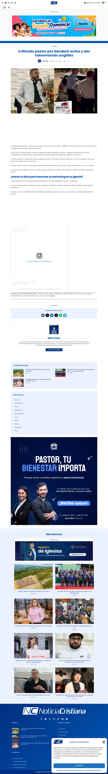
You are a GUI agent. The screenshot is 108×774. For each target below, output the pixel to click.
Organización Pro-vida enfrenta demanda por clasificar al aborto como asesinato (33, 661)
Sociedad (17, 400)
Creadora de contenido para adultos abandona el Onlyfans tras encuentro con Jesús (74, 695)
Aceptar (79, 766)
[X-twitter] (9, 3)
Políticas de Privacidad (93, 770)
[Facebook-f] (2, 3)
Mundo (17, 424)
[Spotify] (67, 719)
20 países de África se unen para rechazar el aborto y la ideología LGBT (80, 370)
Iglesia (55, 46)
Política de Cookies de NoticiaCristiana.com (71, 770)
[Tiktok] (15, 3)
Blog (16, 431)
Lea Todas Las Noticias (54, 349)
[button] (104, 742)
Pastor (16, 417)
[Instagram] (12, 3)
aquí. (53, 296)
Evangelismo (18, 410)
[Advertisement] (54, 130)
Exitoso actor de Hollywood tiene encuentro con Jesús (33, 695)
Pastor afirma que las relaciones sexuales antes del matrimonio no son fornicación (74, 661)
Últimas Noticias (20, 365)
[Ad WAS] (54, 560)
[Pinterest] (62, 719)
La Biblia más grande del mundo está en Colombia (37, 370)
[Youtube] (6, 3)
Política (17, 420)
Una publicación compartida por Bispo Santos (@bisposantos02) (39, 289)
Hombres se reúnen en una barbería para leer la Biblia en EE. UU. (74, 626)
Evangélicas (18, 427)
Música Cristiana (19, 413)
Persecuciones (19, 403)
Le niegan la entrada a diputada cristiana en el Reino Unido (38, 380)
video (64, 146)
